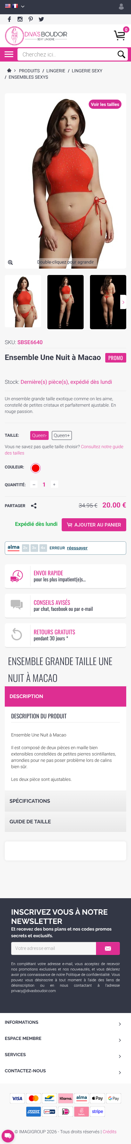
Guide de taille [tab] (30, 822)
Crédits (109, 1131)
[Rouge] (35, 468)
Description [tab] (26, 696)
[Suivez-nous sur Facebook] (9, 19)
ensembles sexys (28, 77)
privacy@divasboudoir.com (33, 991)
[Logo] (36, 35)
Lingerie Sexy (87, 71)
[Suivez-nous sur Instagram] (19, 19)
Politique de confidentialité (87, 974)
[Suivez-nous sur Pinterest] (30, 19)
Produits (29, 71)
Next (123, 302)
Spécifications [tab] (30, 801)
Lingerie (55, 71)
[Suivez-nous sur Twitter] (41, 19)
